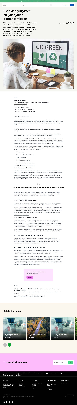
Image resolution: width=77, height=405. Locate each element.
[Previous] (5, 345)
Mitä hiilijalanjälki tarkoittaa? (20, 100)
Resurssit (31, 5)
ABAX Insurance (20, 383)
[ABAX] (4, 4)
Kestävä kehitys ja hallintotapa (37, 383)
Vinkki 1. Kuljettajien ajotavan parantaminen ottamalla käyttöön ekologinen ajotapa (31, 102)
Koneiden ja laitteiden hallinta (8, 385)
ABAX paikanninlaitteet (21, 386)
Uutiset (33, 386)
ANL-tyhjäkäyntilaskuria (26, 178)
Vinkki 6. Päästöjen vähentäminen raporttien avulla (24, 111)
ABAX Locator (20, 385)
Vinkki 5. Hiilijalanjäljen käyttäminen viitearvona (24, 109)
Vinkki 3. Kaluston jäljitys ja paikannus (22, 105)
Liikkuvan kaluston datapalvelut (8, 384)
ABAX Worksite (20, 384)
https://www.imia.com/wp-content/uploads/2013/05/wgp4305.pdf (30, 296)
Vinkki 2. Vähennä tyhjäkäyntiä (20, 104)
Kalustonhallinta (6, 383)
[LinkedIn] (6, 402)
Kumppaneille (24, 5)
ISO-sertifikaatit (49, 386)
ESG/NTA (48, 388)
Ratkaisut (11, 5)
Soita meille (41, 373)
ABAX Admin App (64, 381)
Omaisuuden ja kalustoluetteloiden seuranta (9, 387)
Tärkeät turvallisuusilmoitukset (52, 384)
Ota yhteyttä (66, 5)
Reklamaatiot (49, 385)
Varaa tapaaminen (32, 373)
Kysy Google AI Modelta (8, 374)
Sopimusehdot (49, 383)
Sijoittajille (34, 385)
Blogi (33, 388)
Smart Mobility (5, 381)
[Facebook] (4, 402)
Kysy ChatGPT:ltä (49, 373)
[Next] (9, 345)
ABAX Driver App (64, 383)
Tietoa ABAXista (35, 381)
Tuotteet (17, 5)
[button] (72, 396)
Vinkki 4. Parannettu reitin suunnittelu (21, 107)
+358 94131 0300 (6, 394)
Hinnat (72, 5)
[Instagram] (12, 402)
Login (37, 5)
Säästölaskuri (18, 374)
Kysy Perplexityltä (59, 373)
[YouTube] (9, 402)
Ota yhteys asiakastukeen (8, 373)
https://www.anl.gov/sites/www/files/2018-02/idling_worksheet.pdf (30, 295)
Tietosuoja (49, 381)
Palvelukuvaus (49, 389)
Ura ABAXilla (34, 384)
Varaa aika (30, 277)
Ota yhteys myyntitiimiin (21, 373)
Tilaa (70, 362)
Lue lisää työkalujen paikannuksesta (21, 215)
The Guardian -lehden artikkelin (20, 138)
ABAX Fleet (20, 381)
